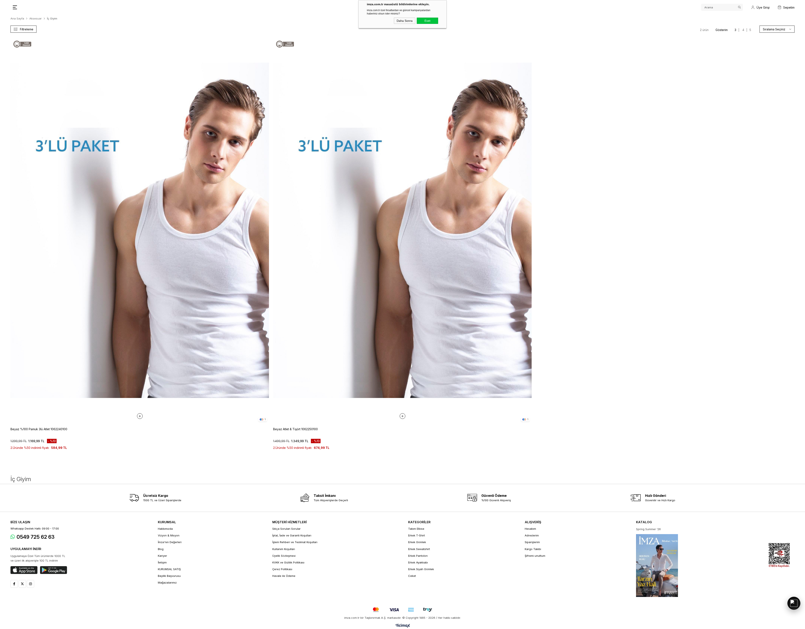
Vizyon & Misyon (168, 535)
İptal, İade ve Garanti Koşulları (291, 535)
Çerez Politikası (282, 569)
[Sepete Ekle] (140, 416)
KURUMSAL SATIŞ (169, 569)
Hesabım (530, 528)
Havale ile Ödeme (283, 575)
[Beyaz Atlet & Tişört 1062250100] (402, 230)
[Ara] (739, 7)
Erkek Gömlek (417, 542)
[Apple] (24, 570)
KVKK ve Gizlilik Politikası (288, 562)
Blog (161, 549)
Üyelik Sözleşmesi (284, 555)
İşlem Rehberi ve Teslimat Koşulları (294, 542)
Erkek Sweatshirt (419, 549)
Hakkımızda (165, 528)
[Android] (53, 570)
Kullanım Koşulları (283, 549)
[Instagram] (30, 584)
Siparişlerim (532, 542)
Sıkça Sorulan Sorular (286, 528)
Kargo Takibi (533, 549)
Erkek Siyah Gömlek (421, 569)
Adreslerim (532, 535)
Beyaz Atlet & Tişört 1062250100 (295, 429)
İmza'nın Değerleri (170, 542)
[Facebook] (14, 584)
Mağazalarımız (167, 582)
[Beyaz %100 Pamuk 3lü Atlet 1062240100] (139, 230)
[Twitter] (22, 584)
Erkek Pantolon (418, 555)
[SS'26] (657, 565)
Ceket (412, 575)
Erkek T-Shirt (416, 535)
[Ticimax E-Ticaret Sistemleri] (402, 626)
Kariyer (162, 555)
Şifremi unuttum (535, 555)
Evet (427, 20)
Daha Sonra (405, 20)
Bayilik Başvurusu (169, 575)
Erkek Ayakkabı (418, 562)
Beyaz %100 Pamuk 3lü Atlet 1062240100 (38, 429)
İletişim (162, 562)
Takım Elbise (416, 528)
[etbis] (779, 555)
